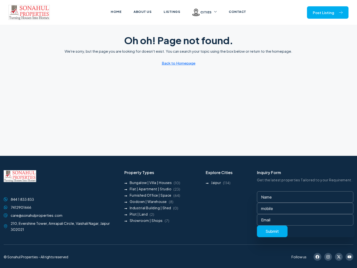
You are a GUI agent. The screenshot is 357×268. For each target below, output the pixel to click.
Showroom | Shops (146, 220)
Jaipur (216, 182)
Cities (206, 12)
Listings (172, 12)
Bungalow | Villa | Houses (151, 182)
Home (116, 12)
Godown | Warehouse (148, 201)
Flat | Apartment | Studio (151, 189)
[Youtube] (349, 257)
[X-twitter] (339, 257)
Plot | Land (139, 214)
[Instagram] (328, 257)
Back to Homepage (179, 63)
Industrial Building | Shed (150, 208)
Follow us (298, 257)
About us (143, 12)
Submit (272, 231)
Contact (237, 12)
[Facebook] (317, 257)
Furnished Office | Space (150, 195)
